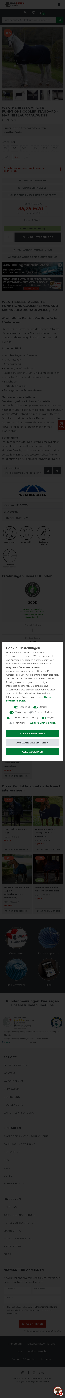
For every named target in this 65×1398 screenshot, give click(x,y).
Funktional (20, 722)
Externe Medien (43, 712)
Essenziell (25, 707)
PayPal (50, 717)
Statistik (43, 707)
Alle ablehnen (32, 751)
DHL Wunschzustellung (25, 717)
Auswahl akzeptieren (32, 742)
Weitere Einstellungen (43, 722)
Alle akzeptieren (32, 733)
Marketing (20, 712)
